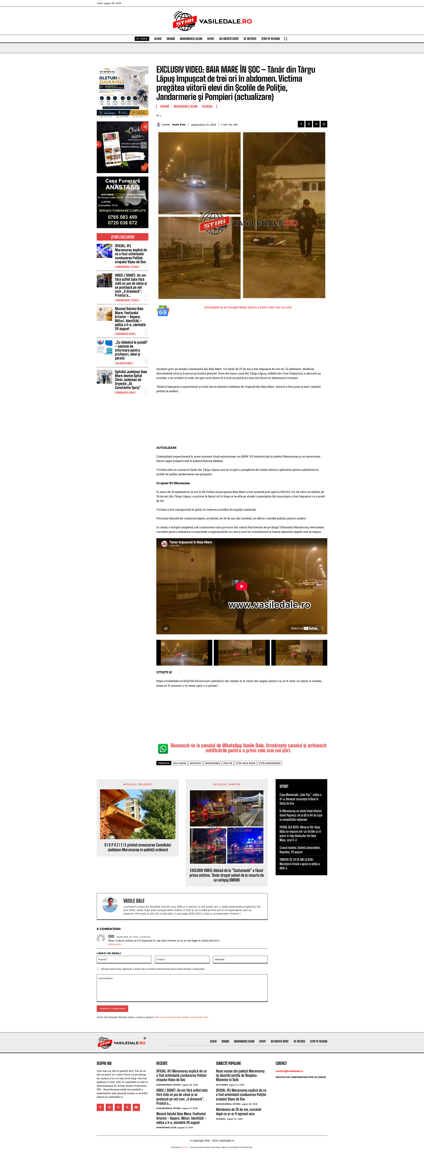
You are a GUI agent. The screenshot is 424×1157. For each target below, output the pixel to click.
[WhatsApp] (324, 124)
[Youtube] (136, 1107)
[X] (308, 124)
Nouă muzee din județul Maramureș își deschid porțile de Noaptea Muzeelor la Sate (240, 1075)
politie (227, 763)
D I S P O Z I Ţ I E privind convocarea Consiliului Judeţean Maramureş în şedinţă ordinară (138, 847)
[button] (286, 39)
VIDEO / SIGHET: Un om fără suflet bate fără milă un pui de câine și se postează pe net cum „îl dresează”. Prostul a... (131, 285)
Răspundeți (114, 944)
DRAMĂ (164, 106)
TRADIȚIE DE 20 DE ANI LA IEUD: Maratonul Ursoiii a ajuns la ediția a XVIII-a (300, 864)
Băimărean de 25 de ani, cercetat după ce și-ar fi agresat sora (238, 1111)
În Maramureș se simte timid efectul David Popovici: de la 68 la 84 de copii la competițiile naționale (301, 815)
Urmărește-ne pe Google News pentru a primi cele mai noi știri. (248, 307)
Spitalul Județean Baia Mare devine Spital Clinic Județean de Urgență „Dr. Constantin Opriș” (131, 379)
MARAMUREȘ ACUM (125, 334)
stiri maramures (270, 763)
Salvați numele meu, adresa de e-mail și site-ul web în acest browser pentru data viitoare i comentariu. (153, 968)
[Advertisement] (241, 342)
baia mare (179, 763)
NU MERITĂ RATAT (124, 363)
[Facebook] (301, 124)
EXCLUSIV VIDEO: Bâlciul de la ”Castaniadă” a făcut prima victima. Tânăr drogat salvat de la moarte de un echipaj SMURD (226, 875)
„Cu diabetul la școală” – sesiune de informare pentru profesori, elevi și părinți (131, 350)
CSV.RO (184, 1147)
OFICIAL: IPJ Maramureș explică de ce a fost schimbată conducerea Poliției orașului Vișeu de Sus (131, 254)
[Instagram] (109, 1107)
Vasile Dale (179, 124)
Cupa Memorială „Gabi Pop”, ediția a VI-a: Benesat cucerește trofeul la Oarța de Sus (300, 799)
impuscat (195, 763)
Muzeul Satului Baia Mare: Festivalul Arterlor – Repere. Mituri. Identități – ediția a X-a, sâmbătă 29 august (130, 318)
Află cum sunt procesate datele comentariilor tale (181, 1017)
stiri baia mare (246, 763)
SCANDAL (207, 106)
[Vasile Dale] (159, 125)
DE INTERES (222, 1085)
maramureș (212, 763)
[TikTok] (118, 1107)
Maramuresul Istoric (127, 267)
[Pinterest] (316, 124)
